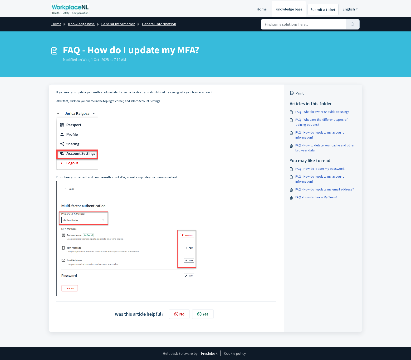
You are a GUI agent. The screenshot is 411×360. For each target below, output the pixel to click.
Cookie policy (235, 353)
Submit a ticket (323, 9)
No (182, 314)
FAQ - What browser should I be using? (322, 112)
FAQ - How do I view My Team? (316, 197)
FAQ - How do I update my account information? (319, 135)
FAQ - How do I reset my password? (320, 168)
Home (262, 9)
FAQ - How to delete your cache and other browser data (325, 147)
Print (299, 93)
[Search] (353, 24)
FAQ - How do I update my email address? (324, 189)
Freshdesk (209, 353)
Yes (205, 314)
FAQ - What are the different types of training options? (321, 122)
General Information (118, 23)
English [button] (348, 9)
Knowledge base (289, 9)
